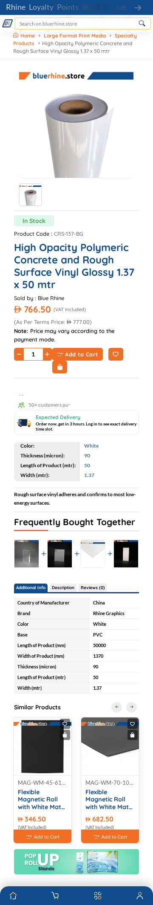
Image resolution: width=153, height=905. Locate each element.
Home (28, 35)
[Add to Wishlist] (115, 354)
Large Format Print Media (75, 35)
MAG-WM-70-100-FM (110, 782)
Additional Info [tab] (30, 587)
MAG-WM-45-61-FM (42, 782)
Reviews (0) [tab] (93, 587)
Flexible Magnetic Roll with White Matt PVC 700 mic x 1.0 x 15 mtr (108, 800)
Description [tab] (63, 587)
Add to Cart (81, 354)
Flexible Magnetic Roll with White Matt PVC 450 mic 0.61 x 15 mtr (42, 800)
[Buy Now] (59, 367)
